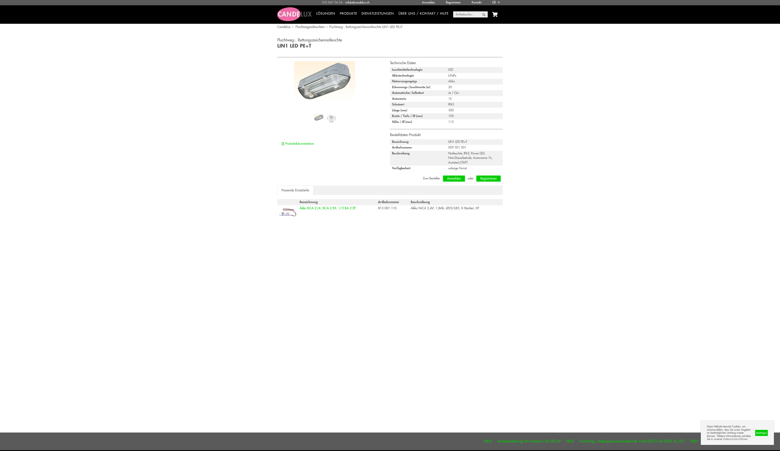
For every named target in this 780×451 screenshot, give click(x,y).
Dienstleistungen (378, 13)
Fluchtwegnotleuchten (310, 27)
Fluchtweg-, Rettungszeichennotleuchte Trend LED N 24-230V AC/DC (596, 441)
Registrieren (453, 2)
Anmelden (428, 2)
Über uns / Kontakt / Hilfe (423, 13)
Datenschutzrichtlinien (735, 439)
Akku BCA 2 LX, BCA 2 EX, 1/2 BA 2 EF (328, 208)
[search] (484, 15)
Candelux (283, 27)
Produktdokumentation (299, 143)
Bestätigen (761, 433)
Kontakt (476, 2)
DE (494, 2)
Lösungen (325, 13)
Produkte (348, 13)
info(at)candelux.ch (357, 2)
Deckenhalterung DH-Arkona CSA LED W (492, 441)
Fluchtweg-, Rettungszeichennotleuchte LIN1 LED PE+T (365, 27)
